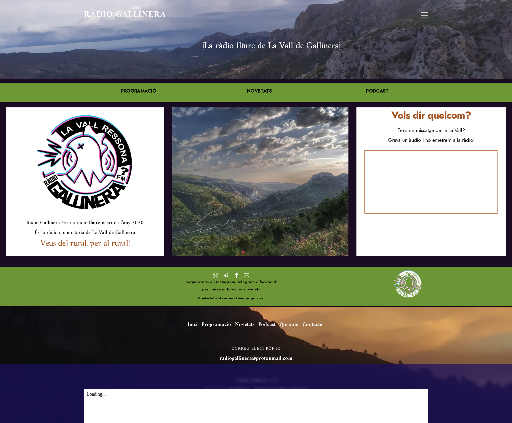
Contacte (312, 324)
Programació (216, 324)
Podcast (267, 324)
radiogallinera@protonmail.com (256, 358)
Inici (193, 324)
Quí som (289, 324)
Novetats (245, 324)
